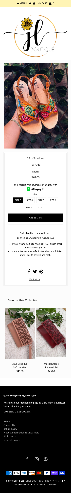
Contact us (34, 279)
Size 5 (18, 200)
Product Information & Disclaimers (21, 432)
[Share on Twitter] (35, 272)
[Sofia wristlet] (20, 333)
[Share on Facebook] (29, 272)
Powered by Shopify (45, 484)
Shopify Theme (53, 481)
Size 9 (29, 207)
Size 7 (41, 200)
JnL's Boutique (34, 481)
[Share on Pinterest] (41, 272)
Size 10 (41, 207)
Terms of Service (11, 440)
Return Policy (10, 429)
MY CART (45, 3)
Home (6, 421)
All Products (9, 436)
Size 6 (30, 200)
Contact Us (9, 425)
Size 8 (53, 200)
